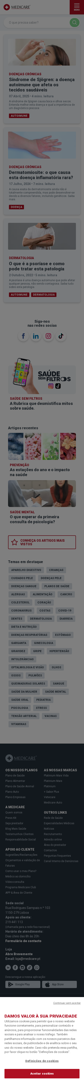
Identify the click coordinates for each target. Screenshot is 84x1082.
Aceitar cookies (42, 1073)
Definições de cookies (42, 1061)
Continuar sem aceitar (67, 1003)
